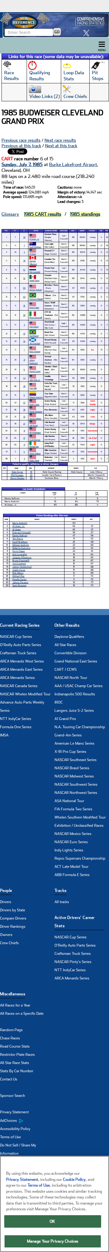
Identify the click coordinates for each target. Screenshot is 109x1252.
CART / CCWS (65, 669)
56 (31, 478)
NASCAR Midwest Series (74, 776)
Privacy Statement (14, 1112)
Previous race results (21, 140)
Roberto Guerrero (36, 397)
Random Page (11, 1030)
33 (24, 417)
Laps (72, 230)
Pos (6, 230)
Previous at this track (21, 145)
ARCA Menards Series (17, 678)
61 (24, 270)
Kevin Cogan (34, 307)
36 (24, 410)
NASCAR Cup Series (16, 637)
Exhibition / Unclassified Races (79, 825)
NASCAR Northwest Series (75, 793)
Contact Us (8, 1079)
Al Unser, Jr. (34, 239)
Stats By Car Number (16, 1071)
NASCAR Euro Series (71, 842)
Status (92, 230)
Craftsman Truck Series (18, 653)
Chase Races (10, 1038)
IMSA (4, 735)
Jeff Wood (33, 425)
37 (24, 438)
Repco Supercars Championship (79, 858)
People (6, 890)
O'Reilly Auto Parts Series (20, 645)
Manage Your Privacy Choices (52, 1241)
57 (24, 403)
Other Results (66, 625)
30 (24, 237)
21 (24, 360)
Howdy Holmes (35, 418)
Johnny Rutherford (33, 361)
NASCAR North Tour (70, 678)
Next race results (60, 140)
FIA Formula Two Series (73, 809)
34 (24, 341)
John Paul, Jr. (34, 380)
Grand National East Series (75, 661)
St (15, 230)
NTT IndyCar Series (15, 719)
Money (82, 230)
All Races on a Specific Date (22, 1013)
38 (24, 386)
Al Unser (32, 254)
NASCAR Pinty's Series (72, 962)
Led (101, 230)
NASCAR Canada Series (19, 686)
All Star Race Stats (14, 1063)
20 (24, 315)
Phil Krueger (17, 475)
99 (24, 288)
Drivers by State (12, 910)
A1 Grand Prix (65, 719)
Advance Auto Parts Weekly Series (22, 706)
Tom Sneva (33, 326)
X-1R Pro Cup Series (70, 751)
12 (24, 431)
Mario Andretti (34, 351)
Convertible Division (70, 653)
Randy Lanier (34, 404)
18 (24, 305)
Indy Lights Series (68, 850)
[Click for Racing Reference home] (54, 25)
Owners (6, 935)
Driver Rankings (12, 926)
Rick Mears (17, 573)
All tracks (61, 902)
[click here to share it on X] (87, 33)
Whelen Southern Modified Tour (80, 817)
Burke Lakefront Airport (73, 164)
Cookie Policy (74, 1179)
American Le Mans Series (74, 743)
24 (31, 475)
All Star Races (65, 645)
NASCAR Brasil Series (71, 768)
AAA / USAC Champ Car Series (78, 686)
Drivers (5, 902)
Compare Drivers (13, 918)
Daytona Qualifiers (69, 637)
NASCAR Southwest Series (75, 784)
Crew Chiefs (9, 943)
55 (24, 278)
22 (24, 333)
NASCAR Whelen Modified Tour (25, 694)
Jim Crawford (34, 343)
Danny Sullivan (35, 453)
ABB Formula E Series (72, 875)
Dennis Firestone (35, 411)
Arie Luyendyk (34, 272)
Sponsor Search (12, 1096)
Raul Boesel (33, 336)
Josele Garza (34, 280)
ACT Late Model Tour (71, 866)
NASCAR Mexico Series (72, 834)
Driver (36, 230)
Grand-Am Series (68, 735)
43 (24, 378)
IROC (58, 702)
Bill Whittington (35, 432)
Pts (106, 230)
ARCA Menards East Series (21, 669)
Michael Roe (34, 446)
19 (31, 472)
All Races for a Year (15, 1005)
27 (24, 424)
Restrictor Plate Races (17, 1054)
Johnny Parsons (20, 582)
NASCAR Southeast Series (75, 760)
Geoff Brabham (35, 247)
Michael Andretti (35, 290)
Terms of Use (10, 1137)
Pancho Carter (35, 371)
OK (52, 1221)
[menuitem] (27, 1120)
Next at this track (61, 145)
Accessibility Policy (15, 1129)
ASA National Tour (69, 801)
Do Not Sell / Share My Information (18, 1149)
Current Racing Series (19, 625)
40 (24, 297)
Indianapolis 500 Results (74, 694)
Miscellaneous (12, 994)
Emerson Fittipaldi (36, 299)
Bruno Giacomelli (35, 317)
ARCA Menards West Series (22, 661)
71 (24, 444)
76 (24, 260)
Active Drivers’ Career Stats (74, 921)
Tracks (60, 890)
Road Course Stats (15, 1046)
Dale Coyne (17, 472)
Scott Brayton (34, 440)
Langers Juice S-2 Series (74, 710)
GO (57, 32)
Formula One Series (15, 727)
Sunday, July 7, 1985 (22, 164)
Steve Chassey (17, 478)
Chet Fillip (33, 388)
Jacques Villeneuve (33, 262)
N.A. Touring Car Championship (79, 727)
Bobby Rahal (34, 460)
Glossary (10, 214)
